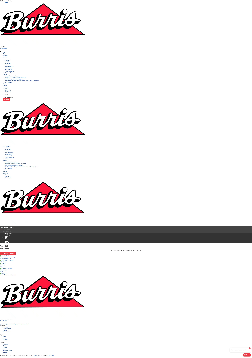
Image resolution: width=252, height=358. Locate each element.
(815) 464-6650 (3, 48)
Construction (7, 63)
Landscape (7, 65)
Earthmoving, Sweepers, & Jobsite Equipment (15, 77)
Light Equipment (8, 68)
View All (6, 2)
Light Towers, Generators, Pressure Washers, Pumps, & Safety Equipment (22, 80)
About (4, 53)
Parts (4, 83)
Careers (5, 57)
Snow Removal (8, 69)
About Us (5, 345)
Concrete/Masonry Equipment (11, 76)
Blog (4, 52)
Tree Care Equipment (9, 71)
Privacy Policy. (50, 355)
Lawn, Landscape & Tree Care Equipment (14, 79)
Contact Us (5, 352)
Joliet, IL (7, 88)
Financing (5, 55)
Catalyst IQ (36, 355)
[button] (6, 99)
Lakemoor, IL (8, 90)
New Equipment (6, 60)
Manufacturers (6, 331)
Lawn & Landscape (9, 66)
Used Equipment (7, 72)
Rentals (5, 74)
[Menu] (0, 50)
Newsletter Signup (7, 350)
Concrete (7, 61)
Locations (5, 87)
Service (5, 85)
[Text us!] (247, 355)
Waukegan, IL (8, 91)
